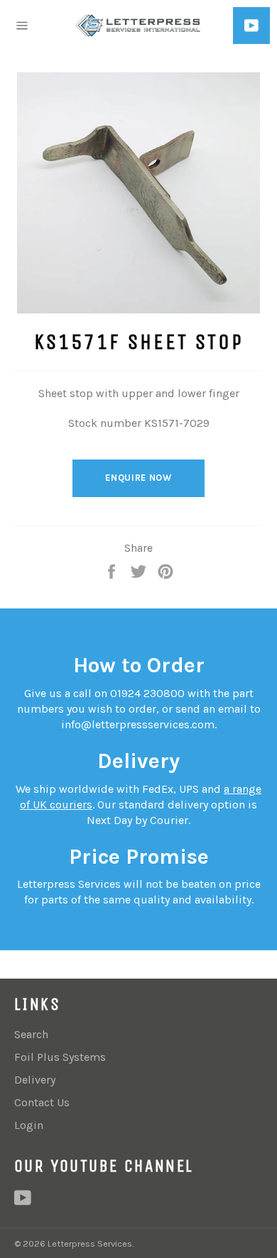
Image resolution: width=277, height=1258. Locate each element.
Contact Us (42, 1102)
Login (28, 1125)
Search (31, 1034)
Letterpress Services (90, 1243)
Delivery (34, 1079)
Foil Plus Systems (60, 1057)
